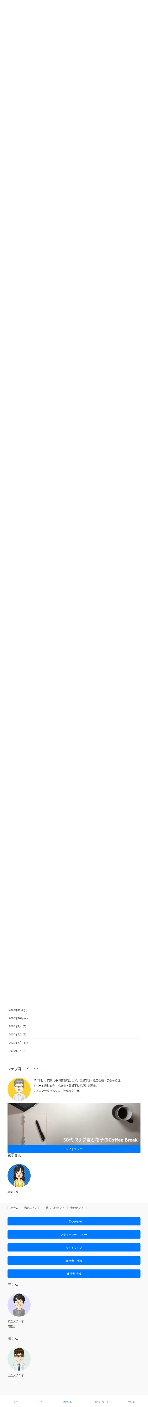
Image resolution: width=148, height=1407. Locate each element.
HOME (40, 1402)
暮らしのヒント (55, 1207)
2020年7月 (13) (18, 1042)
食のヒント (77, 1207)
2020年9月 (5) (17, 1026)
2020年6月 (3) (17, 1050)
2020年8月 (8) (17, 1034)
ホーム (14, 1207)
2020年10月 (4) (18, 1018)
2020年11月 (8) (18, 1010)
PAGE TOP (141, 1389)
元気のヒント (32, 1207)
